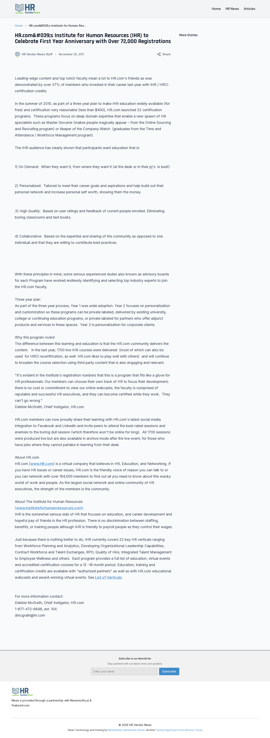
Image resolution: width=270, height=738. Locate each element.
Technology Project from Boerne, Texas (179, 730)
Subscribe (169, 671)
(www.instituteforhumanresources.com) (49, 508)
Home (216, 9)
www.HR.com (41, 464)
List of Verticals (108, 577)
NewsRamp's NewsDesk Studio (126, 730)
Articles (249, 9)
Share (166, 54)
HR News (232, 9)
